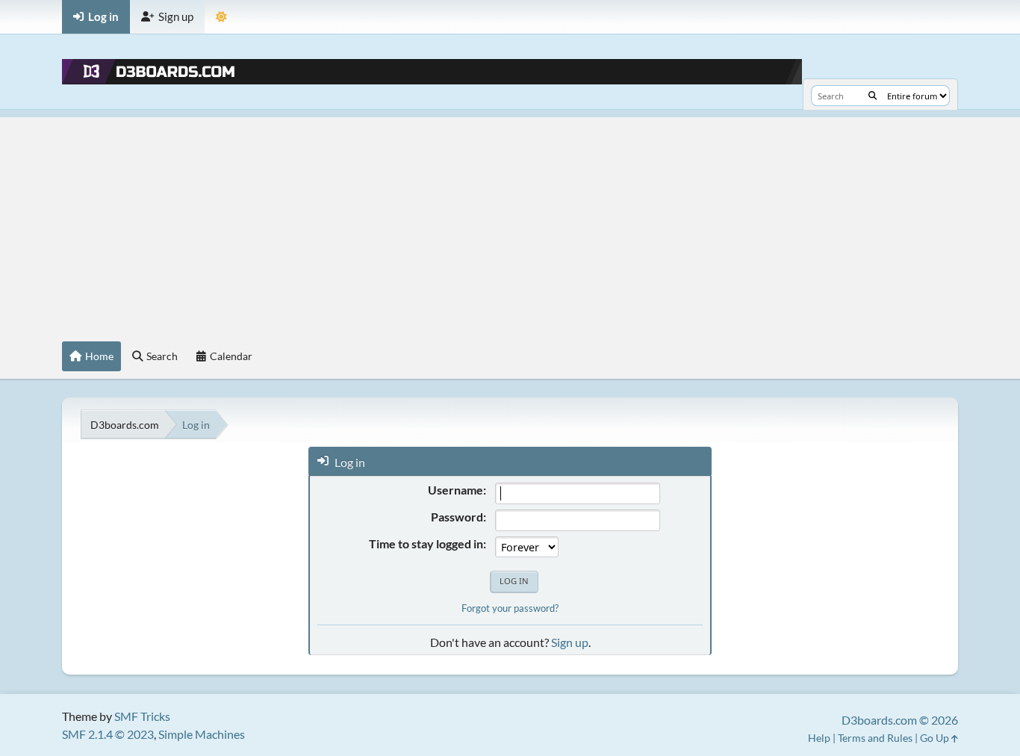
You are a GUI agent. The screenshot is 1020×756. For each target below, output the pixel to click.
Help (819, 737)
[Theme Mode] (221, 17)
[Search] (872, 95)
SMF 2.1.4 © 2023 (108, 734)
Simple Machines (201, 734)
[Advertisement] (510, 221)
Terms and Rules (875, 737)
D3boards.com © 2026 (900, 720)
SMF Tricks (142, 716)
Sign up (569, 642)
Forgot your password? (510, 608)
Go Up (935, 737)
